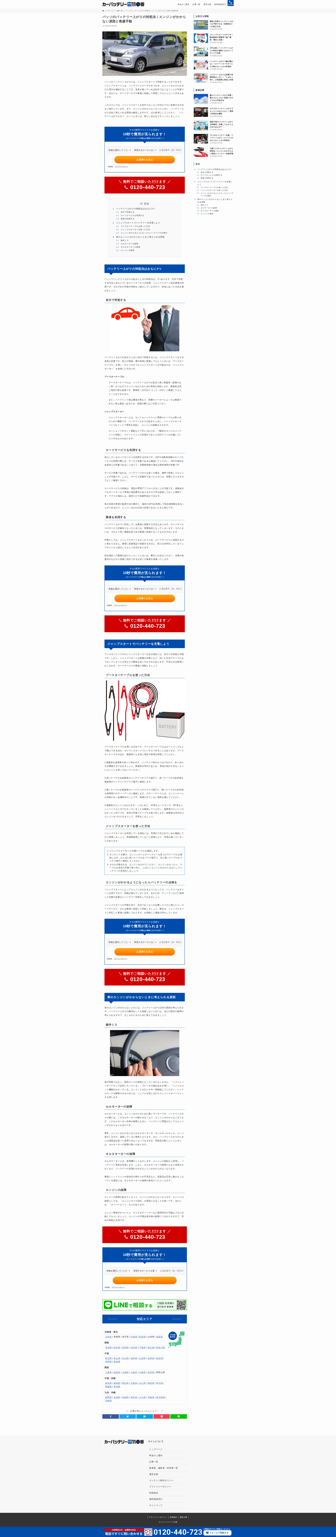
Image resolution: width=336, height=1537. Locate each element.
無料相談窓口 (155, 1499)
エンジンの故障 (127, 250)
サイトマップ (155, 1505)
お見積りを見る (144, 159)
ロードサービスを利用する (132, 215)
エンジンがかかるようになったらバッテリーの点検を (144, 233)
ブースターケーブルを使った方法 (135, 226)
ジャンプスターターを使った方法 (135, 229)
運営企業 (153, 1474)
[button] (110, 1416)
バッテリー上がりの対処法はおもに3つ (135, 209)
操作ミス (124, 240)
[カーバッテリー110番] (123, 4)
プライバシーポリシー (121, 166)
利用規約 (110, 166)
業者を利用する (127, 219)
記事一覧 (153, 1462)
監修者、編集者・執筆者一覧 (163, 1468)
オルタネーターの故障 (130, 247)
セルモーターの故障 (129, 244)
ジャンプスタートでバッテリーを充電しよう (138, 223)
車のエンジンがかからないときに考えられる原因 (140, 237)
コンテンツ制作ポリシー (161, 1480)
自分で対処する (127, 212)
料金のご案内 (155, 1455)
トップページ (155, 1449)
